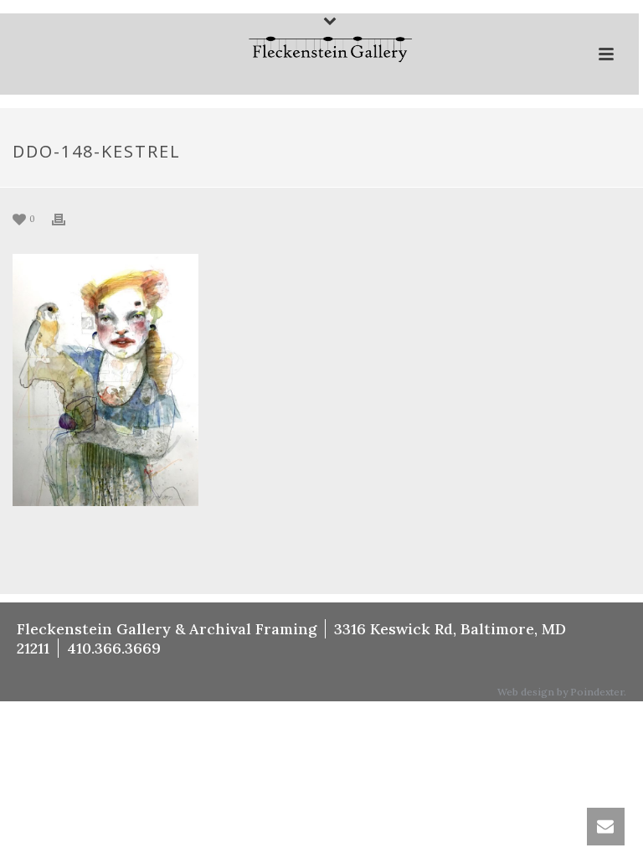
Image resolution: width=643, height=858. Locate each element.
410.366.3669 (114, 648)
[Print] (67, 218)
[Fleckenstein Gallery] (320, 51)
